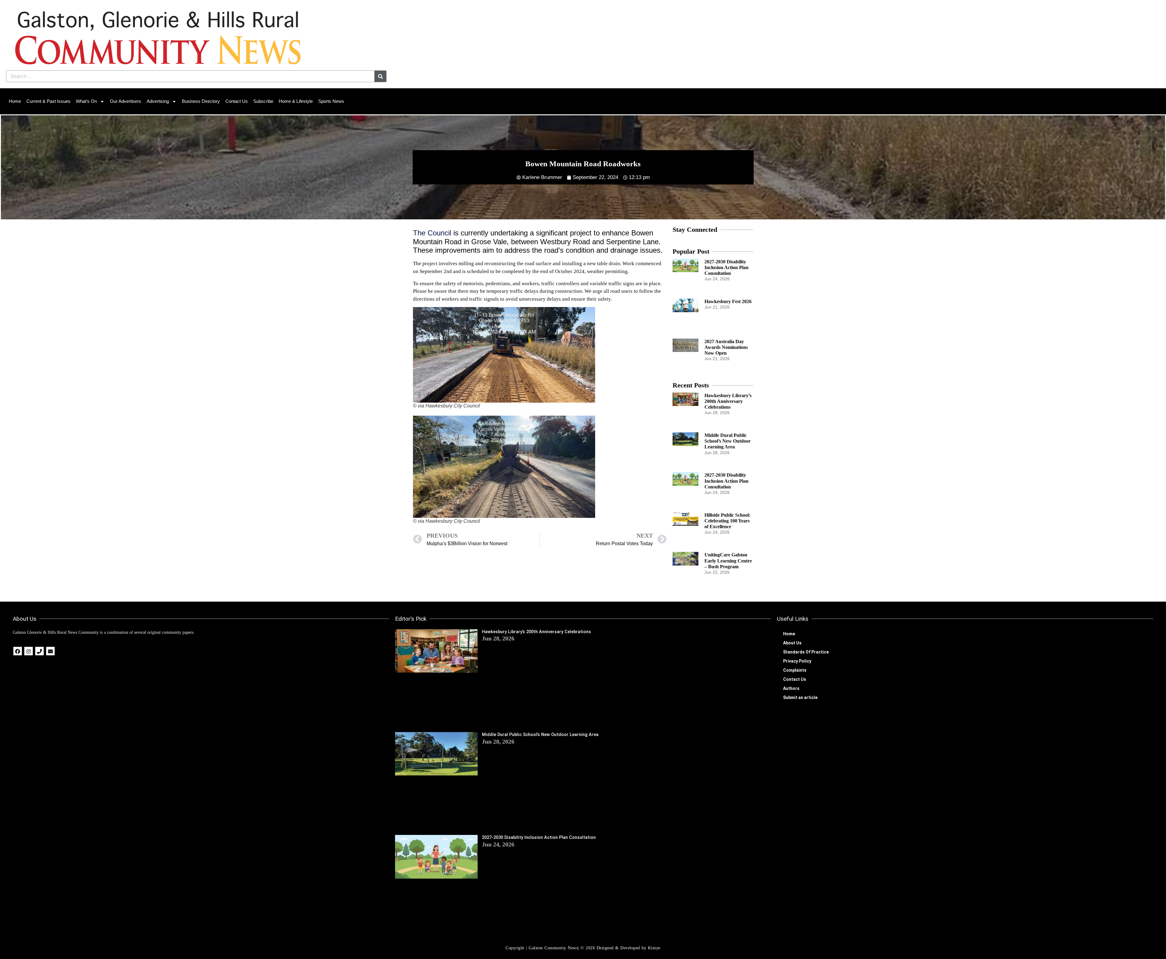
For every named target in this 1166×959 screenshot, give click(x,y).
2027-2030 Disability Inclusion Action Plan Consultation (726, 267)
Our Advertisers (125, 101)
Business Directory (201, 101)
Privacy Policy (797, 661)
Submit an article (800, 697)
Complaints (794, 670)
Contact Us (236, 101)
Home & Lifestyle (296, 101)
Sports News (331, 101)
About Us (792, 642)
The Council (432, 233)
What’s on (86, 101)
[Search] (380, 76)
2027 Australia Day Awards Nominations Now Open (726, 347)
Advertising (158, 101)
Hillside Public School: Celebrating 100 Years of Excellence (727, 520)
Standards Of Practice (806, 652)
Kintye (654, 948)
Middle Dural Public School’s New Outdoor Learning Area (727, 441)
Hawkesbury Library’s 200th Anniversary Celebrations (728, 401)
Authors (791, 688)
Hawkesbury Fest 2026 (728, 301)
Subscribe (263, 101)
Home (15, 101)
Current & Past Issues (48, 101)
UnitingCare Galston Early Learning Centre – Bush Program (728, 560)
